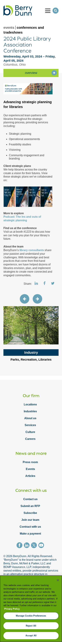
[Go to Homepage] (17, 10)
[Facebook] (20, 545)
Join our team (30, 519)
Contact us (30, 499)
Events (30, 469)
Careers (30, 438)
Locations (30, 404)
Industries (30, 411)
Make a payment (30, 533)
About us (30, 418)
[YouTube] (41, 545)
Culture (30, 432)
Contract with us (30, 526)
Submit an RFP (30, 506)
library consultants (31, 250)
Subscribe (30, 512)
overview (31, 73)
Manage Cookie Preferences (31, 615)
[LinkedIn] (27, 545)
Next (37, 299)
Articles (30, 475)
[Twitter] (34, 545)
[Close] (58, 580)
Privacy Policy (12, 609)
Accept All (31, 635)
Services (30, 425)
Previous (24, 299)
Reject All (31, 625)
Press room (30, 462)
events (8, 27)
